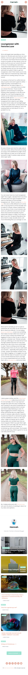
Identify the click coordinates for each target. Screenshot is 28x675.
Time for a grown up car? (9, 607)
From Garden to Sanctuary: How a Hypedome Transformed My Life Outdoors (12, 596)
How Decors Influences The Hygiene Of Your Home (13, 551)
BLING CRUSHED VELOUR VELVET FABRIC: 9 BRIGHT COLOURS (11, 634)
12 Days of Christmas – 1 (8, 644)
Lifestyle (3, 39)
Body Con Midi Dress (7, 332)
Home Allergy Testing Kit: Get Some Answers (14, 570)
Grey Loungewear (19, 97)
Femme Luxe (21, 504)
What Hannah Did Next (9, 668)
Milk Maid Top (12, 360)
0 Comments (5, 50)
